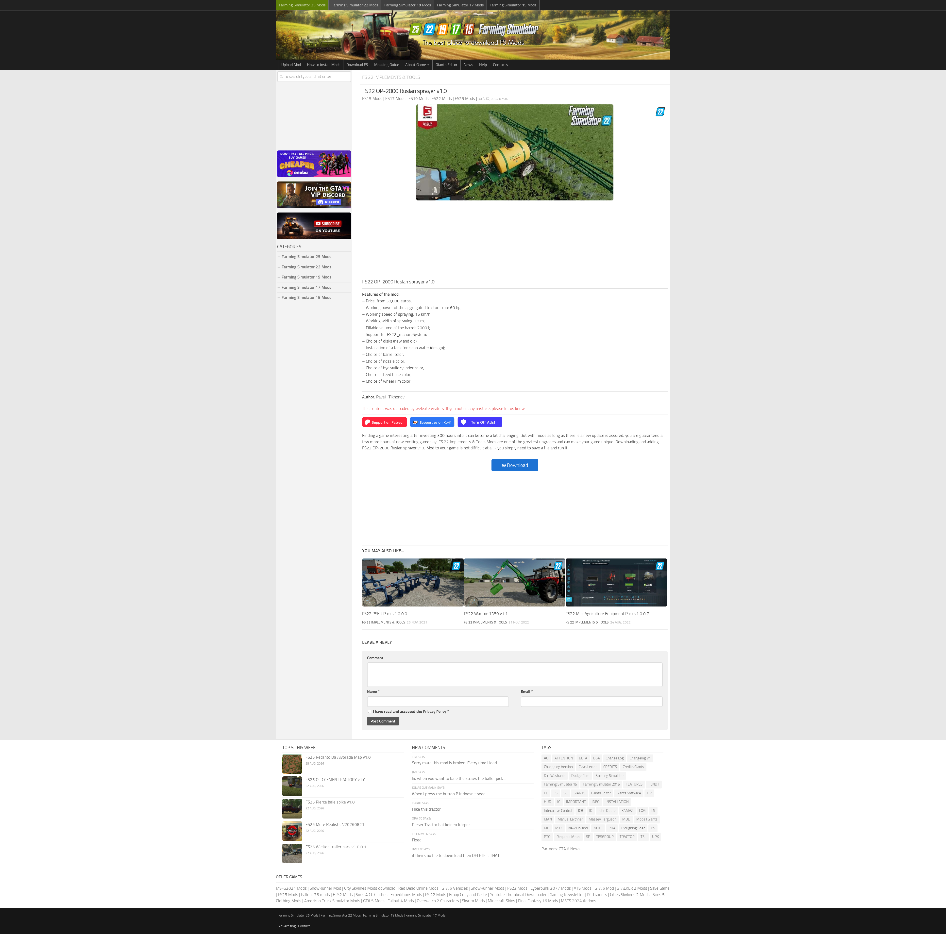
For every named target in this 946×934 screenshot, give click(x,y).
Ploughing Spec (633, 828)
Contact (304, 926)
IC (558, 802)
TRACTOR (627, 837)
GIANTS (579, 793)
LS (653, 810)
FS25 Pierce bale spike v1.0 (330, 802)
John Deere (607, 810)
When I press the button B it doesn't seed (449, 793)
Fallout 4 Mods (401, 900)
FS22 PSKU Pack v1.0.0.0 (384, 613)
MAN (548, 819)
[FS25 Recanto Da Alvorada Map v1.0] (292, 764)
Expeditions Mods (406, 894)
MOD (626, 819)
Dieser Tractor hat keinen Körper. (441, 824)
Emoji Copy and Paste (468, 894)
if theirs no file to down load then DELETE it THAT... (457, 855)
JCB (580, 810)
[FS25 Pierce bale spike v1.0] (292, 809)
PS (653, 828)
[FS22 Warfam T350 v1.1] (514, 582)
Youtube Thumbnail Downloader (518, 894)
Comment (375, 657)
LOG (642, 810)
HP (649, 793)
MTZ (558, 828)
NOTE (598, 828)
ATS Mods (582, 888)
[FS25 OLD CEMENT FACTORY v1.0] (292, 786)
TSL (643, 837)
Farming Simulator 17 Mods (306, 287)
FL (546, 793)
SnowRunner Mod (325, 888)
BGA (596, 758)
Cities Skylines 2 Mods (630, 894)
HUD (547, 802)
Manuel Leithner (570, 819)
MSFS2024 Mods (291, 888)
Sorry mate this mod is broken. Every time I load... (456, 762)
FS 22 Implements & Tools (391, 77)
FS (555, 793)
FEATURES (634, 784)
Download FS (357, 64)
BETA (583, 758)
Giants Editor (446, 64)
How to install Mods (323, 64)
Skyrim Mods (473, 900)
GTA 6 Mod (604, 888)
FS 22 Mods (435, 894)
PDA (611, 828)
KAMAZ (627, 810)
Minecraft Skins (501, 900)
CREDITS (610, 767)
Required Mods (568, 837)
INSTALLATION (617, 802)
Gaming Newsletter (567, 894)
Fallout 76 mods (315, 894)
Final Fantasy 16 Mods (538, 900)
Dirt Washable (554, 775)
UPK (655, 837)
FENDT (653, 784)
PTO (547, 837)
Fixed (417, 839)
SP (588, 837)
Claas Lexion (588, 767)
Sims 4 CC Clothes (372, 894)
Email (527, 691)
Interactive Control (558, 810)
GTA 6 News (569, 848)
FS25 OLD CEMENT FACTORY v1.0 (335, 779)
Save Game (660, 888)
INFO (596, 802)
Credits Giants (633, 767)
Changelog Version (558, 767)
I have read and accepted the (411, 711)
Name (373, 691)
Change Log (615, 758)
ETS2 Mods (343, 894)
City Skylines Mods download (369, 888)
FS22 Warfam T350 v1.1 (486, 613)
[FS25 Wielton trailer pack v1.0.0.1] (292, 853)
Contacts (500, 64)
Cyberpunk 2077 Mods (550, 888)
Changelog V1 (640, 758)
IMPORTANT (576, 802)
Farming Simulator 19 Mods (306, 277)
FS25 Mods (288, 894)
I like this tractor (426, 809)
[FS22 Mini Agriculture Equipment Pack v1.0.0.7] (616, 582)
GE (565, 793)
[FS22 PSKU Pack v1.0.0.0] (413, 582)
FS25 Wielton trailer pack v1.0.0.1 (335, 846)
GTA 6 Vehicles (454, 888)
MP (546, 828)
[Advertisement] (515, 241)
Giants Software (629, 793)
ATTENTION (564, 758)
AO (546, 758)
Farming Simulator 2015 (601, 784)
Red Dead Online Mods (418, 888)
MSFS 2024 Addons (578, 900)
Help (483, 64)
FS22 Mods (517, 888)
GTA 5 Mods (374, 900)
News (468, 64)
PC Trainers (597, 894)
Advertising (287, 926)
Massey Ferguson (602, 819)
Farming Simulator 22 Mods (306, 266)
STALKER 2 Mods (632, 888)
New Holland (578, 828)
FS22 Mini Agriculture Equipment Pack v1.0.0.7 (607, 613)
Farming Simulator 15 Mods (306, 297)
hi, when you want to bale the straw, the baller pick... (459, 778)
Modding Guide (386, 64)
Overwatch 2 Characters (438, 900)
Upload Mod (291, 64)
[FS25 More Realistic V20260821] (292, 831)
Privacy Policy (434, 711)
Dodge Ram (580, 775)
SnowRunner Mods (487, 888)
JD (590, 810)
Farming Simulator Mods (302, 5)
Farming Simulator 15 (560, 784)
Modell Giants (646, 819)
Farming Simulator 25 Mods (298, 915)
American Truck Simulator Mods (332, 900)
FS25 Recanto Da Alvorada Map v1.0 (338, 757)
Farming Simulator (609, 775)
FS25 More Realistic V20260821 (334, 824)
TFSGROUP (605, 837)
